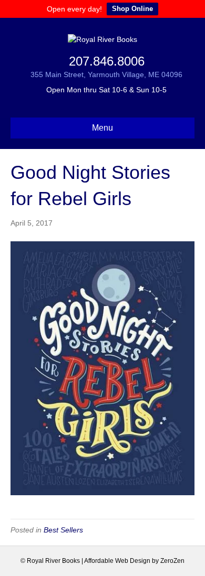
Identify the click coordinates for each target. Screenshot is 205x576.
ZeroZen (172, 560)
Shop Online (132, 9)
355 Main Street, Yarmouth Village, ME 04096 (106, 74)
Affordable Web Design (117, 560)
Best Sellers (63, 530)
